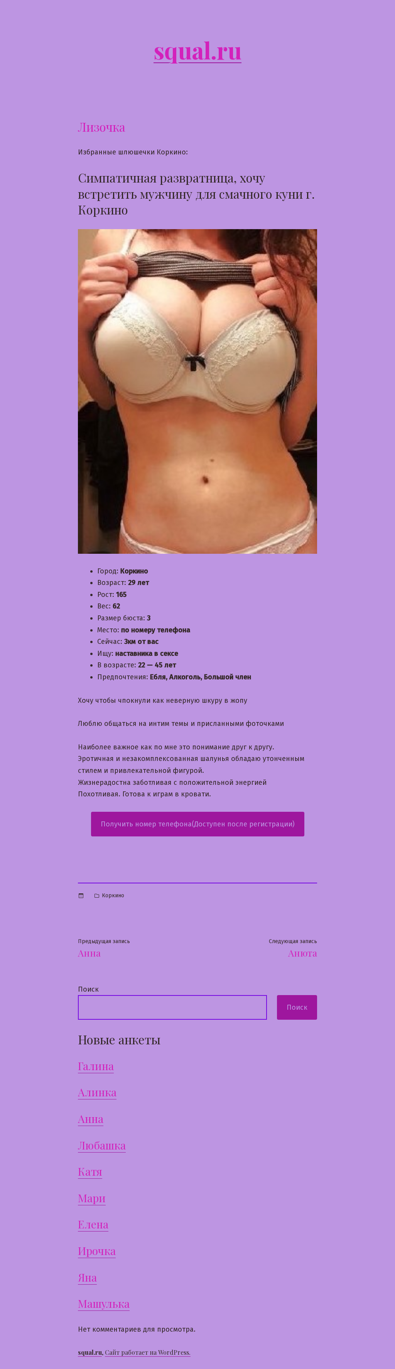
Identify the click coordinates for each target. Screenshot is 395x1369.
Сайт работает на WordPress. (148, 1352)
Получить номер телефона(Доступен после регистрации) (198, 824)
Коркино (113, 895)
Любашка (102, 1145)
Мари (92, 1198)
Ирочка (97, 1250)
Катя (90, 1171)
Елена (93, 1224)
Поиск (88, 989)
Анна (90, 1118)
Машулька (104, 1303)
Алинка (97, 1092)
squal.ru (197, 49)
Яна (87, 1277)
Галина (96, 1066)
